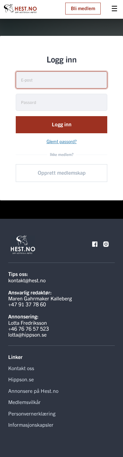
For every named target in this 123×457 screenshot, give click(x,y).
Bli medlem (83, 8)
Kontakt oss (21, 368)
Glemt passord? (62, 141)
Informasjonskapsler (30, 424)
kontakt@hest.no (27, 280)
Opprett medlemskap (62, 172)
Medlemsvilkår (24, 402)
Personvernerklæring (31, 413)
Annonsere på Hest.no (33, 391)
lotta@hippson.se (27, 334)
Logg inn (62, 124)
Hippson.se (21, 379)
